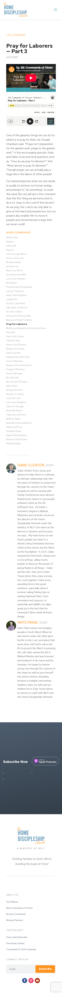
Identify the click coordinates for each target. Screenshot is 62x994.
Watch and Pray (14, 427)
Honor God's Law (15, 258)
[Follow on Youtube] (37, 980)
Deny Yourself (13, 352)
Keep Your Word (14, 270)
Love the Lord (13, 398)
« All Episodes (15, 35)
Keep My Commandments (18, 422)
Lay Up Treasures (15, 291)
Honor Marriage (14, 373)
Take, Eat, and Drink (16, 414)
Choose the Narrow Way (18, 315)
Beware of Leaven (15, 348)
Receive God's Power (16, 439)
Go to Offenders (14, 361)
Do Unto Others (14, 311)
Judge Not (11, 299)
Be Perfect (11, 282)
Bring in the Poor (14, 389)
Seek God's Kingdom (16, 295)
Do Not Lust (12, 266)
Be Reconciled (13, 262)
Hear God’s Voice (15, 336)
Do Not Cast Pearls (15, 303)
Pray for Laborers (16, 324)
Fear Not (10, 332)
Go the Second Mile (16, 274)
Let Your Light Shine (16, 254)
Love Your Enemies (15, 278)
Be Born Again (13, 418)
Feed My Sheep (13, 431)
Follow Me (11, 245)
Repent (10, 241)
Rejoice (10, 249)
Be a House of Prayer (17, 381)
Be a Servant (12, 377)
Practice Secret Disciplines (19, 286)
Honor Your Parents (16, 344)
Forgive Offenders (15, 369)
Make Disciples (13, 443)
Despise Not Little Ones (18, 357)
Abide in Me (12, 237)
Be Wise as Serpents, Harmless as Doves (26, 328)
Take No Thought (15, 406)
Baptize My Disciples (16, 435)
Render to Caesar (15, 394)
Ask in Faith (11, 385)
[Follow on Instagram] (31, 980)
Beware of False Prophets (19, 319)
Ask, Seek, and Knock (16, 307)
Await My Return (14, 410)
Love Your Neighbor (16, 402)
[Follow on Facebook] (24, 980)
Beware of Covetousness (18, 365)
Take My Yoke (13, 340)
